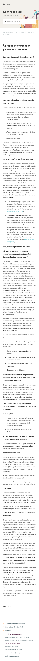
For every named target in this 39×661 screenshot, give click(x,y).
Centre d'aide (12, 12)
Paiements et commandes (13, 643)
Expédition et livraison (11, 646)
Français (7, 4)
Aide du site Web (7, 32)
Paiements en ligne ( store (15, 211)
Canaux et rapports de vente (13, 650)
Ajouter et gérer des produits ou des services (19, 640)
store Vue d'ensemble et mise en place (17, 637)
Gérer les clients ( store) (12, 653)
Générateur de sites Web (14, 627)
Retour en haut (8, 606)
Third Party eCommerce (20, 32)
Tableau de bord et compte (15, 623)
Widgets (8, 630)
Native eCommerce (12, 656)
